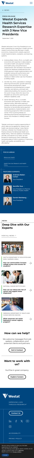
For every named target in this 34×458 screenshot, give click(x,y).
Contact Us (15, 413)
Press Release (8, 16)
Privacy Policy (15, 438)
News (6, 10)
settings (21, 450)
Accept (5, 455)
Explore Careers (17, 377)
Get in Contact (17, 350)
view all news (8, 236)
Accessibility (14, 433)
